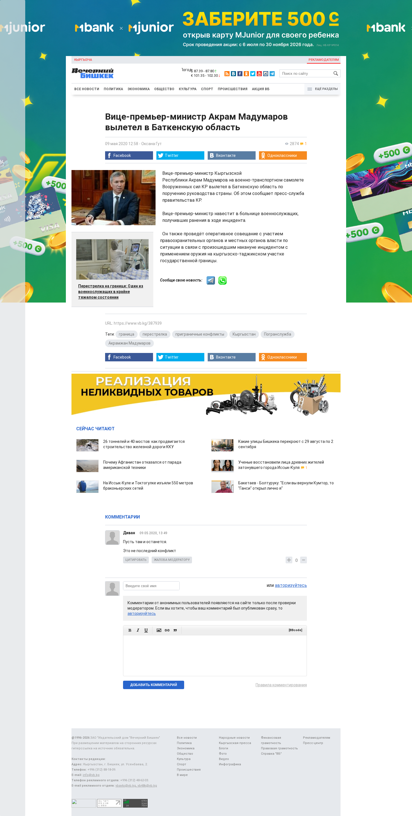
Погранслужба (277, 334)
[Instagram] (265, 73)
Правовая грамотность (279, 748)
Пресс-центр (313, 743)
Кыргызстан (244, 334)
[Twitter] (252, 73)
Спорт (207, 89)
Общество (164, 89)
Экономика (139, 89)
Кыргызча (83, 60)
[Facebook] (239, 73)
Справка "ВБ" (271, 753)
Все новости (86, 89)
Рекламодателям (324, 60)
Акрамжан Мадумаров (129, 343)
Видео (224, 759)
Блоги (223, 748)
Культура (187, 89)
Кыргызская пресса (235, 743)
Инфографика (230, 764)
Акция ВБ (260, 89)
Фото (223, 753)
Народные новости (234, 738)
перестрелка (155, 334)
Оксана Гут (151, 143)
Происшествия (232, 89)
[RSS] (227, 73)
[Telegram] (272, 73)
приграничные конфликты (199, 334)
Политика (113, 89)
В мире (182, 775)
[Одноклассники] (246, 73)
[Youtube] (259, 73)
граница (126, 334)
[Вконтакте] (233, 73)
